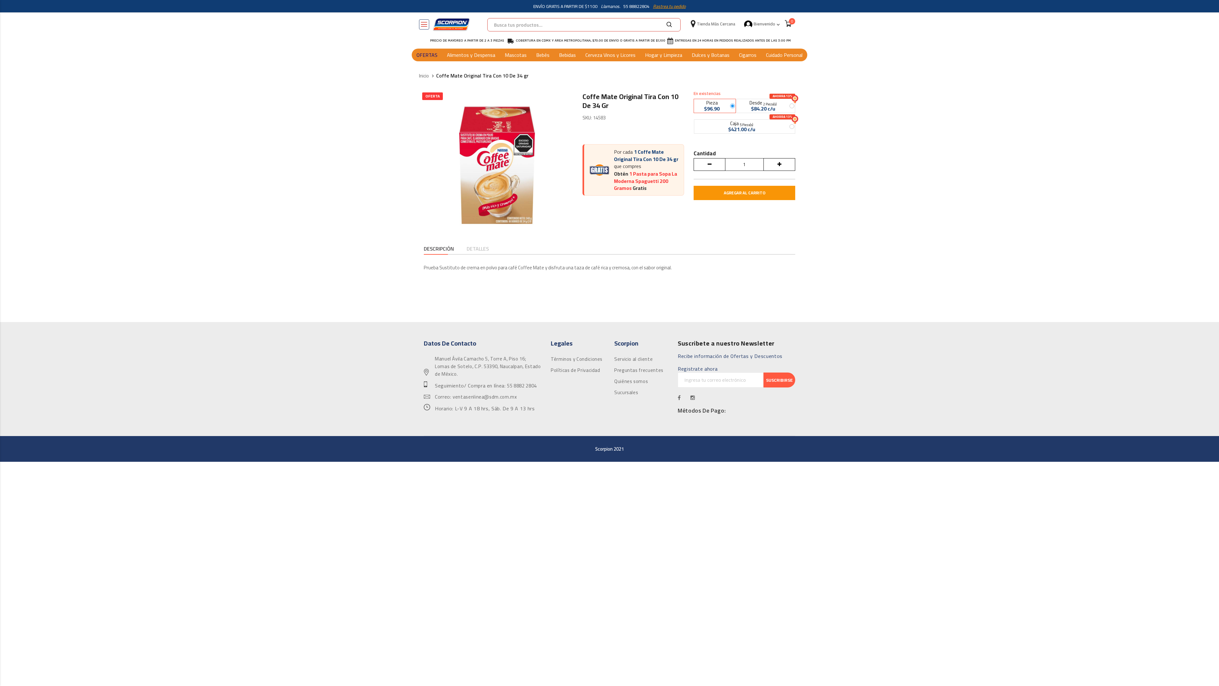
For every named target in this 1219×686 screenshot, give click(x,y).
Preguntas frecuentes (638, 370)
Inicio (424, 76)
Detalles (478, 249)
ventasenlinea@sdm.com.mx (485, 397)
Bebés (543, 55)
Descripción (439, 249)
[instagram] (692, 397)
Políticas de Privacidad (575, 370)
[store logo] (451, 24)
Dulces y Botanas (710, 55)
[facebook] (679, 397)
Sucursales (626, 392)
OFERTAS (426, 55)
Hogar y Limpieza (663, 55)
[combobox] (584, 24)
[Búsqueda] (669, 24)
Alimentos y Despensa (471, 55)
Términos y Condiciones (577, 359)
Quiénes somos (631, 381)
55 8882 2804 (522, 386)
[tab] (439, 249)
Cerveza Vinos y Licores (610, 55)
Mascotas (516, 55)
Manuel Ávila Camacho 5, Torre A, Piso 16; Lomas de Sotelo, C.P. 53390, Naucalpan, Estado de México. (488, 366)
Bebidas (567, 55)
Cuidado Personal (784, 55)
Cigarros (747, 55)
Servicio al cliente (633, 359)
